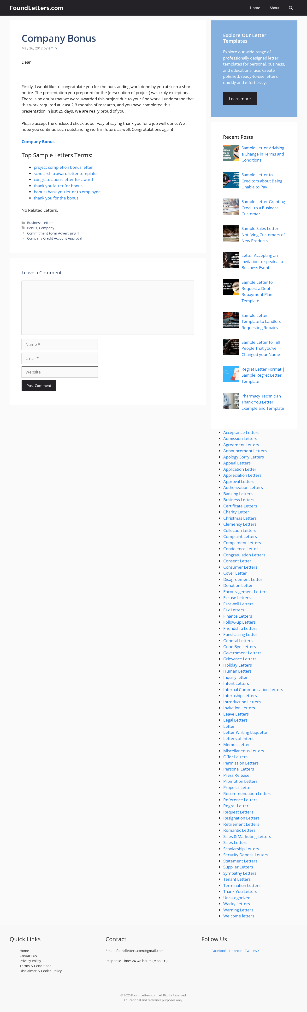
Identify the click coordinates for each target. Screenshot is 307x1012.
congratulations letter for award (63, 179)
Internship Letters (240, 695)
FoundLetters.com (37, 8)
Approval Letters (238, 481)
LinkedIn (235, 950)
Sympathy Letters (239, 873)
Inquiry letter (235, 677)
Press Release (236, 775)
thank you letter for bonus (58, 185)
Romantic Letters (239, 830)
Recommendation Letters (247, 793)
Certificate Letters (240, 506)
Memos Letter (236, 744)
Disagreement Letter (242, 579)
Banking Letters (238, 493)
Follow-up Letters (239, 622)
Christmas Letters (240, 518)
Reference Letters (240, 799)
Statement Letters (240, 861)
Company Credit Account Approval (54, 238)
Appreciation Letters (242, 475)
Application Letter (239, 469)
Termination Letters (241, 885)
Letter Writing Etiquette (245, 732)
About (274, 7)
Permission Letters (241, 763)
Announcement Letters (245, 450)
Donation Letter (238, 585)
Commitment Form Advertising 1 (53, 233)
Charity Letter (236, 512)
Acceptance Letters (241, 432)
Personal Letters (238, 769)
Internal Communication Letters (253, 689)
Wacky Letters (236, 903)
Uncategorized (236, 897)
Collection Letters (239, 530)
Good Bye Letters (239, 646)
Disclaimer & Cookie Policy (41, 971)
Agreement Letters (241, 444)
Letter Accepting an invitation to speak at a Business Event (262, 261)
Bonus (32, 228)
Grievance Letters (239, 659)
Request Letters (238, 812)
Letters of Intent (238, 738)
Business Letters (40, 222)
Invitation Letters (239, 708)
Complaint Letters (240, 536)
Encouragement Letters (245, 591)
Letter (229, 726)
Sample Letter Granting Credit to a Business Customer (263, 208)
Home (255, 7)
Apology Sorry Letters (243, 457)
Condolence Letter (240, 548)
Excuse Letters (237, 597)
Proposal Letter (237, 787)
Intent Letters (236, 683)
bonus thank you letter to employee (67, 191)
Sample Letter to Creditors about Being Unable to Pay (262, 181)
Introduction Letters (242, 702)
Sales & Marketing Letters (247, 836)
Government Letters (242, 653)
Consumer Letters (240, 567)
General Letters (238, 640)
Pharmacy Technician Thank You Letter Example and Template (263, 402)
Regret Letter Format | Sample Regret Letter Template (263, 375)
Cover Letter (235, 573)
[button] (290, 8)
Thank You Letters (240, 891)
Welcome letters (238, 916)
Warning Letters (238, 910)
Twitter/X (252, 950)
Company (46, 228)
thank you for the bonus (56, 198)
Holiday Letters (237, 665)
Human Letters (237, 671)
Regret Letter (235, 805)
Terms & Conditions (35, 966)
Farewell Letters (238, 604)
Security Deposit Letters (245, 854)
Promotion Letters (240, 781)
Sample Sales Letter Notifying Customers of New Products (263, 234)
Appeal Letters (237, 463)
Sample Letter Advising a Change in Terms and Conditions (263, 154)
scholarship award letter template (65, 173)
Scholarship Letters (241, 848)
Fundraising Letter (240, 634)
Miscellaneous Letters (243, 750)
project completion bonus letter (63, 167)
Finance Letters (237, 616)
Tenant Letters (237, 879)
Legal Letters (235, 720)
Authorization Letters (243, 487)
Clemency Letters (239, 524)
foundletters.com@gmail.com (140, 950)
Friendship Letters (240, 628)
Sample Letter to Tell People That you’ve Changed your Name (261, 348)
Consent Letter (237, 561)
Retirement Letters (241, 824)
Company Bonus (38, 141)
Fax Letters (233, 610)
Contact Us (28, 955)
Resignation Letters (241, 818)
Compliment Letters (242, 542)
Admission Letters (240, 438)
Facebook (219, 950)
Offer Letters (235, 756)
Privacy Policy (30, 960)
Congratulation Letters (244, 555)
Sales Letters (235, 842)
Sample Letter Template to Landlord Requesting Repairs (262, 321)
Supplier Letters (238, 867)
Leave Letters (236, 714)
